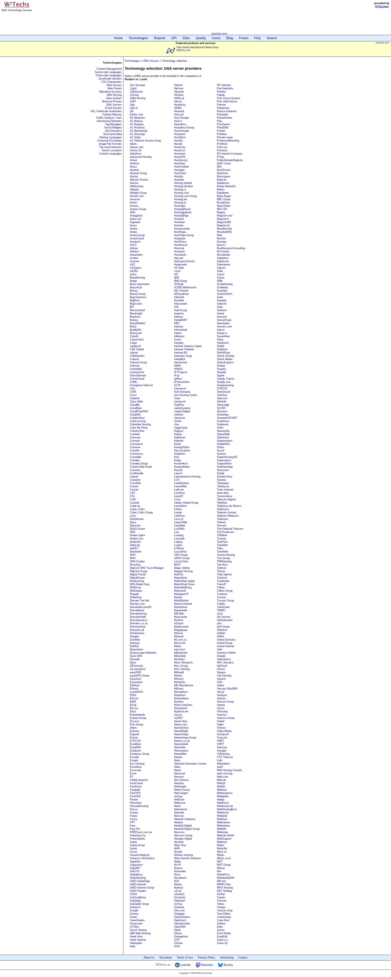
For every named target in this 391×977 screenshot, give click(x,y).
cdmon (134, 352)
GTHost (134, 926)
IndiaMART (180, 320)
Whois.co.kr (224, 858)
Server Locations (112, 150)
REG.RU (222, 209)
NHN (177, 848)
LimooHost (180, 505)
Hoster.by (179, 147)
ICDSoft (178, 284)
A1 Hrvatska (137, 127)
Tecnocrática (224, 496)
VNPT (220, 744)
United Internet (225, 646)
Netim (177, 806)
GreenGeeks (137, 920)
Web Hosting (114, 94)
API (174, 38)
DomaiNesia (137, 610)
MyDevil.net (181, 711)
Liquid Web (180, 522)
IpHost (178, 378)
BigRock (135, 300)
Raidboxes (223, 183)
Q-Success (382, 6)
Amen (133, 202)
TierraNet (222, 545)
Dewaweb (135, 551)
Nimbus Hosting (183, 855)
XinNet (221, 894)
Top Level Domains (110, 147)
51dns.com (136, 114)
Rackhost (222, 173)
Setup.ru (222, 333)
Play (219, 121)
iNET (177, 323)
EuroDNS (135, 747)
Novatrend (180, 877)
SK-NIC (221, 408)
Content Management (109, 68)
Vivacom (222, 737)
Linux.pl (178, 519)
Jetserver (179, 417)
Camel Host (137, 339)
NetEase (179, 799)
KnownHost (181, 463)
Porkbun (222, 134)
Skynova (222, 411)
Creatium (135, 479)
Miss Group (181, 665)
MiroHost (179, 659)
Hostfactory (181, 160)
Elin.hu (134, 708)
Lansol (178, 473)
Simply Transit (225, 378)
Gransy (134, 913)
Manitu (178, 597)
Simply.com (224, 382)
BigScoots (136, 303)
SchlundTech (224, 293)
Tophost (221, 567)
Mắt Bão (179, 613)
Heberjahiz (136, 943)
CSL (132, 496)
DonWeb (135, 639)
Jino (176, 424)
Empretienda (137, 714)
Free (132, 825)
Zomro (220, 930)
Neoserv (179, 776)
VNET (220, 740)
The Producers (225, 532)
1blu (132, 104)
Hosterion (179, 153)
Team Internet (225, 489)
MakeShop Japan (184, 580)
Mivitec (178, 675)
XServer (221, 900)
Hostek (178, 143)
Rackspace (223, 176)
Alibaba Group (138, 192)
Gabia (133, 841)
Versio (220, 708)
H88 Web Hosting (140, 933)
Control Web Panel (141, 466)
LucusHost (180, 551)
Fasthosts (136, 786)
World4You (223, 874)
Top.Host (222, 564)
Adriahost (135, 153)
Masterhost (180, 607)
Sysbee (221, 479)
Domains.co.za (139, 623)
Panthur (221, 91)
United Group (224, 642)
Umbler (221, 633)
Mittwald (179, 672)
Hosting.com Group (185, 196)
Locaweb (179, 538)
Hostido (178, 176)
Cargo (133, 342)
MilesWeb (180, 656)
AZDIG (134, 271)
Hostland (179, 222)
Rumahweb (223, 254)
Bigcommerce (138, 297)
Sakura (221, 267)
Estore (134, 737)
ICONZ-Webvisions (185, 287)
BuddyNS (135, 329)
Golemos (135, 907)
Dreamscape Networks (143, 652)
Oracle (178, 933)
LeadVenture (181, 483)
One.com (179, 910)
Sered (220, 313)
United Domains (226, 639)
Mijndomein (181, 652)
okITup (178, 903)
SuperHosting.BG (227, 457)
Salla (220, 271)
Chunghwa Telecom (141, 385)
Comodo (135, 440)
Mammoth (180, 590)
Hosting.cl (180, 189)
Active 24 (135, 150)
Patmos (221, 104)
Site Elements (113, 130)
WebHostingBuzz (227, 809)
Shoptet (221, 372)
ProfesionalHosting (228, 140)
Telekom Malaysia (227, 515)
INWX (177, 365)
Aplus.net (135, 218)
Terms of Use (185, 957)
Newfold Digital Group (187, 828)
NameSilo (180, 747)
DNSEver (135, 587)
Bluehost (135, 316)
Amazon (135, 199)
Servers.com (224, 326)
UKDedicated (224, 620)
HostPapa (180, 231)
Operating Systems (110, 91)
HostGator (180, 173)
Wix (219, 871)
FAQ (257, 38)
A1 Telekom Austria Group (145, 140)
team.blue (222, 492)
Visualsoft (223, 734)
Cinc (132, 388)
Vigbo (220, 724)
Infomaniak (180, 329)
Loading (178, 535)
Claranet (135, 398)
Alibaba (134, 189)
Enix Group (136, 724)
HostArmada (181, 130)
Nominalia (180, 871)
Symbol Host (224, 476)
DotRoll (134, 646)
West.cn (222, 851)
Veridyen (222, 695)
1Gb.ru (134, 107)
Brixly (133, 326)
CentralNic (136, 368)
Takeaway (223, 483)
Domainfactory (138, 613)
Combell (134, 434)
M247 (177, 564)
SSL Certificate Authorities (106, 111)
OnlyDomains (182, 916)
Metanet (179, 636)
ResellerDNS (224, 231)
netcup (178, 796)
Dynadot (135, 659)
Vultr (219, 760)
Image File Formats (110, 143)
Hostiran (179, 218)
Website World (225, 835)
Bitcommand (137, 310)
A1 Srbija (135, 137)
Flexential (135, 802)
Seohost (222, 310)
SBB (219, 280)
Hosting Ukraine (183, 186)
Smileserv (223, 424)
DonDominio (137, 633)
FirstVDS (135, 796)
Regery (221, 212)
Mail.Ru (178, 574)
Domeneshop (137, 626)
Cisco (133, 395)
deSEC (134, 548)
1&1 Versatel (137, 85)
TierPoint (222, 541)
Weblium (222, 819)
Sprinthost (223, 437)
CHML (133, 382)
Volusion (222, 747)
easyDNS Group (139, 675)
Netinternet (180, 809)
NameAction (181, 727)
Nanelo (178, 757)
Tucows (221, 597)
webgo (220, 799)
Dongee (134, 636)
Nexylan (179, 841)
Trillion (221, 587)
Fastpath (135, 789)
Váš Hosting (224, 675)
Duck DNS (136, 656)
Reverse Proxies (112, 101)
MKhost (178, 688)
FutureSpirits (137, 838)
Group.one (136, 923)
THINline (222, 535)
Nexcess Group (183, 835)
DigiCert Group (138, 571)
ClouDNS (135, 414)
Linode (178, 512)
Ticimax (221, 538)
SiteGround (223, 391)
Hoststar (179, 248)
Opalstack (180, 920)
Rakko (220, 189)
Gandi (133, 848)
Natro (177, 766)
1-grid (133, 88)
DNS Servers (114, 104)
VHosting (222, 711)
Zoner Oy (222, 943)
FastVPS (135, 793)
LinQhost (179, 515)
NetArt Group (182, 789)
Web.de (221, 779)
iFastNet (179, 300)
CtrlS (133, 499)
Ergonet (134, 734)
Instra (177, 339)
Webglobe (222, 796)
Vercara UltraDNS (227, 688)
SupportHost (224, 463)
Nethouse (179, 802)
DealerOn (135, 541)
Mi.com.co (180, 639)
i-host (177, 271)
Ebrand (134, 688)
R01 (219, 166)
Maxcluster (180, 616)
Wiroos (221, 868)
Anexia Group (138, 209)
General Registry (140, 855)
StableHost (223, 443)
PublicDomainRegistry (230, 160)
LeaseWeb (180, 486)
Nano (177, 760)
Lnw (176, 532)
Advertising (226, 957)
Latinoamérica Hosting (187, 476)
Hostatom (180, 134)
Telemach (222, 519)
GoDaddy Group (139, 903)
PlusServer (223, 124)
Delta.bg (135, 545)
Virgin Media (224, 731)
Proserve (222, 150)
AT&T (133, 244)
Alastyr (134, 176)
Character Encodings (109, 140)
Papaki (221, 94)
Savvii (220, 274)
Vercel (220, 691)
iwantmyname (182, 408)
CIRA (133, 391)
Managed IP (181, 594)
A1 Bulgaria (137, 124)
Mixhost (178, 678)
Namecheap (181, 734)
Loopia (178, 545)
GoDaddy (135, 900)
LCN (176, 479)
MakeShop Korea (184, 584)
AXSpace (135, 267)
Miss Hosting (182, 669)
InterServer (180, 362)
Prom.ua (222, 147)
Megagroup (180, 629)
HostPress (180, 241)
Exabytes (135, 750)
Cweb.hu (135, 505)
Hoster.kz (179, 150)
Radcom (222, 179)
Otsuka (178, 943)
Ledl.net (178, 489)
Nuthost (178, 887)
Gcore (133, 851)
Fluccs (134, 809)
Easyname (136, 682)
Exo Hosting (137, 763)
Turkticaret (223, 607)
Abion (133, 143)
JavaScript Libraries (110, 78)
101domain (136, 91)
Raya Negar (224, 196)
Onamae (179, 907)
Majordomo (180, 577)
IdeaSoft (179, 297)
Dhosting (135, 564)
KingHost (179, 453)
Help (132, 946)
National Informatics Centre (190, 763)
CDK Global (137, 349)
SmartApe (223, 414)
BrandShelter (137, 323)
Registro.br (223, 225)
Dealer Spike (137, 535)
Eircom (134, 698)
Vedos (220, 685)
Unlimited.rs (224, 659)
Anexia (134, 205)
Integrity (179, 342)
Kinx (176, 457)
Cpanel (134, 476)
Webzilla (222, 848)
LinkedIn (185, 964)
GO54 (133, 894)
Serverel (222, 316)
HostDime (180, 137)
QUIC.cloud (224, 163)
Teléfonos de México (229, 505)
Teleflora (222, 502)
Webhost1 (223, 802)
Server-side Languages (108, 72)
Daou (133, 522)
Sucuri (220, 450)
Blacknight (136, 313)
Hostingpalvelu (182, 212)
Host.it (178, 121)
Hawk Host (136, 936)
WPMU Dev (224, 884)
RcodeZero (223, 202)
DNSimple (136, 590)
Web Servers (114, 85)
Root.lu (221, 244)
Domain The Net (139, 600)
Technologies (138, 38)
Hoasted (179, 111)
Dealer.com (136, 538)
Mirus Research (183, 662)
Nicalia (178, 851)
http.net (178, 258)
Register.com (224, 215)
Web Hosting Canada (229, 770)
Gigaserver (136, 864)
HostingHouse (182, 209)
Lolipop (178, 541)
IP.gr (176, 375)
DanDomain (137, 519)
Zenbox (221, 923)
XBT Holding (224, 890)
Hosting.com (181, 192)
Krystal (178, 470)
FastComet (136, 783)
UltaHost (222, 629)
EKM (133, 701)
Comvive (135, 447)
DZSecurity (136, 665)
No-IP (177, 864)
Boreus (134, 320)
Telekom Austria (226, 512)
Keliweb (178, 440)
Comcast (135, 437)
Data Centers (114, 98)
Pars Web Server (227, 101)
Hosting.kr (180, 202)
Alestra (134, 183)
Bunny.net (136, 333)
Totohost (222, 577)
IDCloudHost (181, 293)
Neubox (178, 822)
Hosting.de (180, 199)
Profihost (222, 143)
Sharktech (223, 342)
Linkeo (178, 509)
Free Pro (135, 828)
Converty (135, 470)
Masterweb (180, 610)
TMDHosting (224, 561)
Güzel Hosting (138, 930)
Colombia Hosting (140, 424)
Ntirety (178, 884)
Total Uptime (224, 574)
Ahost (133, 166)
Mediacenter (181, 626)
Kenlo (177, 443)
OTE (177, 939)
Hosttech (179, 251)
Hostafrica (180, 124)
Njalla (177, 861)
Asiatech (135, 241)
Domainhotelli (138, 616)
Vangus (221, 672)
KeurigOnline (181, 447)
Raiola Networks (226, 186)
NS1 (176, 881)
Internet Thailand (184, 349)
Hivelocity (180, 104)
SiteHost (222, 395)
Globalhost (136, 874)
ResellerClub (224, 228)
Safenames (223, 264)
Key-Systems (182, 450)
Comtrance (136, 443)
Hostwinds (180, 254)
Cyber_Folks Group (141, 512)
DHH (132, 554)
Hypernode (180, 264)
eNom (133, 727)
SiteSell (221, 401)
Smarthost (223, 421)
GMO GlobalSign (140, 881)
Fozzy (133, 819)
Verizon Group (225, 701)
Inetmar (178, 326)
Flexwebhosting (139, 806)
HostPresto (180, 244)
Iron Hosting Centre (185, 395)
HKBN (177, 107)
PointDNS (222, 127)
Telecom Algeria (226, 499)
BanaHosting (137, 277)
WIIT (220, 861)
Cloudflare (136, 408)
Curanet (134, 502)
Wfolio (220, 855)
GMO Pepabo (138, 890)
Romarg (221, 241)
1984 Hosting (137, 98)
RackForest (224, 169)
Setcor (221, 329)
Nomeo (178, 868)
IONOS (178, 368)
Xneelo (221, 897)
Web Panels (115, 88)
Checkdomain (138, 375)
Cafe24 (134, 336)
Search (272, 38)
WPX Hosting (225, 887)
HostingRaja (181, 215)
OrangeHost (181, 936)
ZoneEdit (222, 936)
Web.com (222, 776)
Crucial (134, 489)
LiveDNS (179, 528)
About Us (149, 957)
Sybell (220, 473)
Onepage (179, 913)
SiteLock (222, 398)
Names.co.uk (182, 740)
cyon (133, 515)
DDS (132, 532)
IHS (176, 306)
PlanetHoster (224, 117)
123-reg (134, 94)
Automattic (136, 254)
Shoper (221, 365)
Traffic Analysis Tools (109, 117)
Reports (159, 38)
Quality (201, 38)
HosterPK (180, 156)
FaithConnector (139, 779)
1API (133, 101)
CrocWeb (135, 483)
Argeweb (135, 222)
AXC (132, 264)
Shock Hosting (225, 355)
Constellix (136, 457)
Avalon (134, 258)
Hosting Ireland (183, 183)
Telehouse (223, 509)
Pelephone (223, 107)
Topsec (221, 571)
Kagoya (178, 430)
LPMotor (179, 548)
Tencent (221, 525)
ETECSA (135, 740)
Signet (220, 375)
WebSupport (224, 838)
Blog (229, 38)
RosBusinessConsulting (231, 248)
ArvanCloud (137, 238)
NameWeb (180, 753)
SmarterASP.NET (227, 417)
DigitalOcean (137, 577)
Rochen (221, 238)
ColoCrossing (138, 421)
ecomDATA (136, 691)
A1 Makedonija (138, 130)
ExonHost (136, 766)
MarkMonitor (181, 600)
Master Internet (183, 603)
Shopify (221, 368)
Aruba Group (137, 235)
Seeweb (221, 300)
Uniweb (221, 656)
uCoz (220, 613)
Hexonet (179, 91)
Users (216, 38)
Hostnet (178, 225)
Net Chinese (181, 779)
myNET (178, 717)
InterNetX (179, 359)
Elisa (133, 711)
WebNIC (222, 828)
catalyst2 (135, 346)
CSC (132, 492)
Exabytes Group (139, 753)
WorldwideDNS (225, 877)
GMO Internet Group (142, 887)
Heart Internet (138, 939)
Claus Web (136, 401)
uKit (219, 623)
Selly (220, 306)
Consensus (136, 453)
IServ (177, 398)
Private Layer (225, 137)
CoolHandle (136, 473)
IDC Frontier (181, 290)
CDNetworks (137, 355)
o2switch (179, 894)
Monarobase (181, 698)
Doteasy (135, 642)
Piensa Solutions (227, 111)
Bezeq (133, 290)
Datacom (135, 525)
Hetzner (178, 88)
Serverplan (223, 323)
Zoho (220, 926)
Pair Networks (225, 88)
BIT (132, 306)
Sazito (220, 277)
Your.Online (223, 913)
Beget (133, 280)
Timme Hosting (226, 554)
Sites (186, 38)
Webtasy (222, 841)
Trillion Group (225, 590)
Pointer (221, 130)
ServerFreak (224, 320)
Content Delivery (112, 114)
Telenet (221, 522)
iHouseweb (180, 303)
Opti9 (177, 930)
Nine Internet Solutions (187, 858)
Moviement (180, 708)
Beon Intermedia (139, 284)
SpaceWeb (223, 434)
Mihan (177, 646)
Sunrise (221, 453)
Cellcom (134, 365)
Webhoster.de (225, 806)
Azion (133, 274)
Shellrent (222, 349)
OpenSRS (180, 926)
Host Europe (181, 117)
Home (118, 38)
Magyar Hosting (183, 571)
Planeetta (222, 114)
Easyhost (135, 678)
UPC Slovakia (225, 662)
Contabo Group (139, 463)
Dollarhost (136, 597)
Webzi (220, 845)
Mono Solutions (183, 704)
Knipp (177, 460)
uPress (221, 669)
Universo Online (226, 652)
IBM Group (180, 280)
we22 (220, 766)
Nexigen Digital (183, 838)
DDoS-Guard (137, 528)
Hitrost (178, 101)
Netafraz (179, 783)
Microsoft (179, 642)
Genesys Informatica (142, 858)
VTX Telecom (225, 757)
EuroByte (135, 744)
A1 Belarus (136, 121)
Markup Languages (110, 137)
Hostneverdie (182, 228)
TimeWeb (222, 551)
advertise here (219, 33)
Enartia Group (138, 717)
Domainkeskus (138, 620)
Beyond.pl (136, 287)
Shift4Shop (223, 352)
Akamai (134, 169)
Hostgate (179, 169)
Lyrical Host (181, 561)
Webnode (222, 832)
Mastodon (207, 964)
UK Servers (224, 616)
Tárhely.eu (223, 486)
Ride (219, 235)
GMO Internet (138, 884)
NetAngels (180, 786)
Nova (177, 874)
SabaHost (222, 258)
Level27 (178, 496)
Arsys (133, 225)
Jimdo (177, 421)
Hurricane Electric (184, 261)
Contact (242, 957)
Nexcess (179, 832)
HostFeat (179, 163)
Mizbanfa (179, 682)
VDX (219, 682)
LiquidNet (179, 525)
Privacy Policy (206, 957)
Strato (220, 447)
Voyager (221, 750)
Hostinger (179, 205)
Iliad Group (180, 310)
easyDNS (135, 672)
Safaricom (223, 261)
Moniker (178, 701)
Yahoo (220, 903)
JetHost (178, 414)
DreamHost (136, 649)
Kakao (178, 434)
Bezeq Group (137, 293)
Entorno (134, 731)
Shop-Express (225, 362)
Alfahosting (136, 186)
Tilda (220, 548)
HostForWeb (181, 166)
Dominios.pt (137, 629)
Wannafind (223, 763)
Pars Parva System (228, 98)
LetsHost (179, 492)
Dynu (133, 662)
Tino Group (223, 558)
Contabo (135, 460)
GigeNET (135, 868)
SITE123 (222, 388)
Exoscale (135, 770)
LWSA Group (181, 558)
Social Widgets (113, 127)
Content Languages (110, 153)
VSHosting (223, 753)
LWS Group (181, 554)
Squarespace (224, 440)
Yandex (221, 907)
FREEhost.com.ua (141, 832)
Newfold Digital (183, 825)
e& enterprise (138, 669)
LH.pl (177, 499)
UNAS (220, 636)
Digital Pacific (138, 574)
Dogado (134, 594)
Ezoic (133, 773)
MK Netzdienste (183, 685)
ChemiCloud (137, 378)
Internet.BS (181, 352)
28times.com (183, 50)
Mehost (178, 633)
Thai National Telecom (230, 528)
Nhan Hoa (180, 845)
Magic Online (182, 567)
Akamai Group (138, 173)
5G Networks (137, 117)
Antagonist (136, 215)
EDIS (133, 695)
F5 (131, 776)
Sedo (220, 297)
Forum (243, 38)
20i (131, 111)
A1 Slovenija (137, 134)
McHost (178, 620)
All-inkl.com (137, 196)
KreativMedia (182, 466)
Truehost (222, 594)
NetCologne (181, 793)
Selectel (221, 303)
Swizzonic (223, 470)
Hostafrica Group (184, 127)
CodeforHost (137, 417)
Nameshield (181, 744)
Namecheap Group (185, 737)
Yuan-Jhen (223, 920)
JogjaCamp (180, 427)
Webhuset (223, 812)
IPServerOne (181, 382)
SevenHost (223, 336)
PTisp (220, 156)
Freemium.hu (137, 835)
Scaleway (222, 287)
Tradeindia (223, 580)
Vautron (221, 678)
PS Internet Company (229, 153)
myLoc (178, 714)
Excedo (134, 757)
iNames (178, 316)
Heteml (178, 85)
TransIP (221, 584)
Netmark (179, 812)
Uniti (219, 649)
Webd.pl (221, 789)
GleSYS (134, 871)
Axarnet (134, 261)
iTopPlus (179, 404)
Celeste (134, 359)
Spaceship (223, 430)
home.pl (178, 114)
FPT (132, 822)
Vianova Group (225, 717)
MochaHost (181, 691)
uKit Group (223, 626)
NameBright (181, 731)
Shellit (220, 346)
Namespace (181, 750)
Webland (222, 815)
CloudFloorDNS (139, 411)
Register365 (224, 222)
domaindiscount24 (140, 607)
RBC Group (223, 199)
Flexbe (134, 799)
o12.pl (177, 890)
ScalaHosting (225, 284)
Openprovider (182, 923)
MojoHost (179, 695)
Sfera (220, 339)
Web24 (221, 783)
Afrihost (134, 163)
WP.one (221, 881)
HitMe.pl (179, 98)
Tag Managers (113, 124)
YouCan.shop (225, 910)
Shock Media (224, 359)
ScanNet (222, 290)
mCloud (178, 623)
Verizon (221, 698)
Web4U (221, 786)
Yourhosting (224, 916)
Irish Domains (182, 391)
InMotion (179, 336)
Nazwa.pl (179, 773)
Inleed (177, 333)
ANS (132, 212)
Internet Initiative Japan (188, 346)
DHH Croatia (137, 561)
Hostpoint (179, 238)
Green (133, 916)
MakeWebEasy (183, 587)
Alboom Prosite (139, 179)
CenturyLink (137, 372)
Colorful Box (137, 430)
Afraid (133, 160)
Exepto (134, 760)
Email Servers (113, 107)
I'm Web (179, 267)
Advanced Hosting (141, 156)
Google (134, 910)
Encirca (134, 721)
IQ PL (177, 385)
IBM (176, 277)
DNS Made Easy (140, 584)
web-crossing (224, 773)
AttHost (134, 251)
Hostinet (179, 179)
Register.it (223, 218)
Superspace (224, 460)
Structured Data (112, 134)
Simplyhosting (225, 385)
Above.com (136, 147)
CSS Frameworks (111, 81)
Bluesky (228, 964)
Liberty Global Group (186, 502)
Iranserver (180, 388)
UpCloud (222, 665)
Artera (133, 228)
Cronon (134, 486)
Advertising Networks (109, 121)
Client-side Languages (109, 75)
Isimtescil (180, 401)
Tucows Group (225, 600)
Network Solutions (185, 819)
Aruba (133, 231)
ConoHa (134, 450)
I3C (176, 274)
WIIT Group (224, 864)
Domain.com (137, 603)
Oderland (179, 900)
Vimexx (221, 727)
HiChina (178, 94)
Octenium (180, 897)
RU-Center (223, 251)
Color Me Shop (138, 427)
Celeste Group (138, 362)
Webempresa (224, 793)
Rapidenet (223, 192)
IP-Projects (180, 372)
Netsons (179, 815)
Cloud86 (134, 404)
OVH (177, 946)
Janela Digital (182, 411)
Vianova (221, 714)
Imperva (179, 313)
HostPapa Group (184, 235)
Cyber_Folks (137, 509)
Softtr (220, 427)
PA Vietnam (224, 85)
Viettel (220, 721)
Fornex (134, 812)
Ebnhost (135, 685)
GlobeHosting (138, 877)
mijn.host (179, 649)
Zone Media (224, 933)
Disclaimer (165, 957)
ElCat (133, 704)
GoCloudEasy (138, 897)
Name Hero (180, 721)
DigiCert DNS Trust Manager (147, 567)
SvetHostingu (225, 466)
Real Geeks (224, 205)
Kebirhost (179, 437)
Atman (134, 248)
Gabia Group (137, 845)
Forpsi (133, 815)
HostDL (178, 140)
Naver (177, 770)
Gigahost (135, 861)
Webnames (223, 822)
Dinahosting (137, 580)
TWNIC (221, 610)
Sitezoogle (223, 404)
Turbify (221, 603)
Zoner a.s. (223, 939)
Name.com (180, 724)
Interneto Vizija (183, 355)
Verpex (221, 704)
